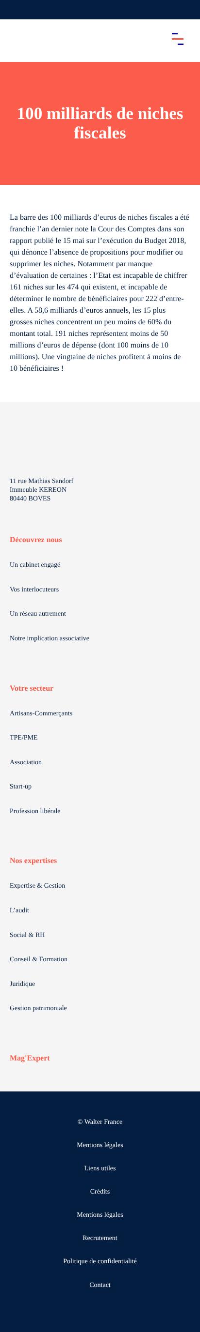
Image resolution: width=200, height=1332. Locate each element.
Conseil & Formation (38, 959)
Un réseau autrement (38, 614)
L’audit (19, 910)
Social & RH (27, 935)
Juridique (22, 984)
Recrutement (100, 1238)
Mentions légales (100, 1145)
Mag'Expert (30, 1058)
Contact (100, 1285)
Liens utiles (100, 1168)
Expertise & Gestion (37, 886)
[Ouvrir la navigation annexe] (15, 9)
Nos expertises (33, 861)
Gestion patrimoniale (38, 1008)
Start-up (21, 786)
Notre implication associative (49, 638)
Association (26, 762)
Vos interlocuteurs (34, 589)
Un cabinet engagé (35, 565)
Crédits (100, 1192)
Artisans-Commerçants (41, 713)
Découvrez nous (36, 540)
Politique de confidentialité (100, 1261)
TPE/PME (24, 738)
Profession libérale (35, 811)
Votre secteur (31, 688)
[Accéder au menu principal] (177, 38)
